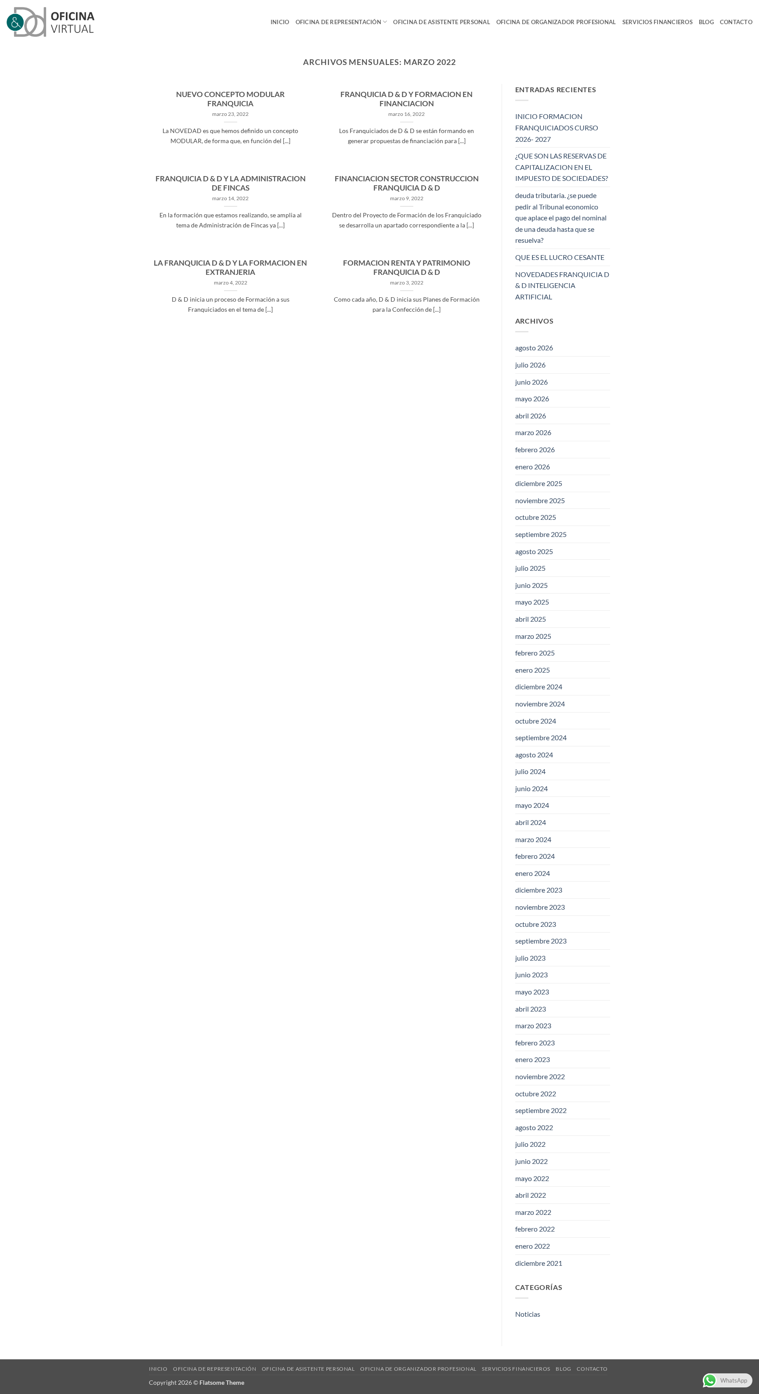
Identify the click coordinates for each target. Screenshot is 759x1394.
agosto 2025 (534, 551)
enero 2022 (532, 1246)
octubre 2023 (535, 924)
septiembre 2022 (541, 1110)
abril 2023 (530, 1009)
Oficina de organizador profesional (556, 21)
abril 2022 (530, 1195)
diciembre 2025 (538, 483)
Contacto (736, 21)
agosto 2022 (534, 1127)
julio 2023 (530, 958)
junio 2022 (531, 1161)
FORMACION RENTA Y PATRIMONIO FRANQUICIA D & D (406, 268)
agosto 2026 (534, 347)
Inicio (280, 21)
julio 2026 (530, 364)
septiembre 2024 (541, 737)
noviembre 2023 (540, 907)
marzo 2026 (533, 432)
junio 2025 (531, 585)
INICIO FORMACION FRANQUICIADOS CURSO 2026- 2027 (556, 127)
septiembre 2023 (541, 941)
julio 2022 (530, 1144)
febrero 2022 (535, 1229)
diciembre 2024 (538, 686)
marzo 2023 (533, 1025)
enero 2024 (532, 873)
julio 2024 (530, 771)
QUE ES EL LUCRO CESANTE (559, 257)
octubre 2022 (535, 1093)
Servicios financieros (657, 21)
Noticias (527, 1314)
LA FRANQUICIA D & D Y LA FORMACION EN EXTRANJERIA (230, 268)
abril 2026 (530, 415)
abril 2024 (530, 822)
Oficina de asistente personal (441, 21)
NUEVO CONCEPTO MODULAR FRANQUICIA (230, 99)
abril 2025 (530, 619)
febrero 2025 (535, 652)
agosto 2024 (534, 754)
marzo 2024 (533, 839)
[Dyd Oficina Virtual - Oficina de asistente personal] (50, 22)
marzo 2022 (533, 1212)
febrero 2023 (535, 1042)
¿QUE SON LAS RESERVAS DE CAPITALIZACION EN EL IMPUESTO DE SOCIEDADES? (561, 166)
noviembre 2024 (540, 703)
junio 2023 (531, 974)
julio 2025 (530, 568)
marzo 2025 (533, 636)
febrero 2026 (535, 449)
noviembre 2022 (540, 1076)
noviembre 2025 (540, 500)
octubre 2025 (535, 517)
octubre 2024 (535, 721)
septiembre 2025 (541, 534)
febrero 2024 (535, 856)
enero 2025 (532, 670)
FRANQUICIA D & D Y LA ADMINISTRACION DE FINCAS (230, 183)
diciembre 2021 (538, 1263)
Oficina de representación (338, 21)
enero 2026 (532, 466)
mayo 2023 (532, 991)
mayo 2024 (532, 805)
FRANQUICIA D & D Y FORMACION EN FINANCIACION (406, 99)
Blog (706, 21)
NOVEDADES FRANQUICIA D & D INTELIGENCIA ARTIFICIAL (562, 285)
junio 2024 (531, 788)
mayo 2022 (532, 1178)
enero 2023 (532, 1059)
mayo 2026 (532, 398)
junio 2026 (531, 382)
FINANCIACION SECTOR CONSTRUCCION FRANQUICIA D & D (407, 183)
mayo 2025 (532, 602)
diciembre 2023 (538, 890)
